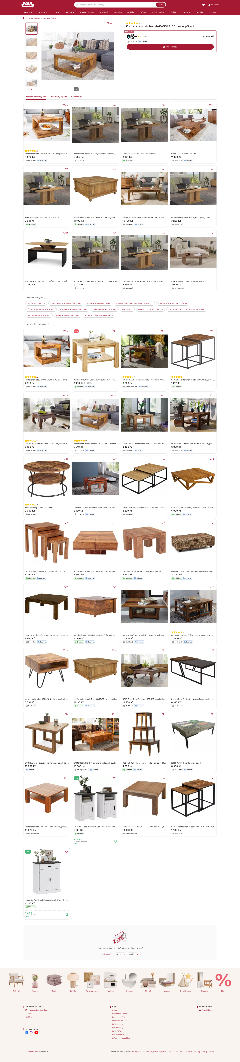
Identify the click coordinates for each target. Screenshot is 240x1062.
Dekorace (36, 991)
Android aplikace (209, 1010)
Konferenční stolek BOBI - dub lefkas (139, 154)
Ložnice (167, 991)
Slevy (223, 991)
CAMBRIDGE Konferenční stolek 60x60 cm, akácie (96, 507)
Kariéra (29, 1017)
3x (37, 377)
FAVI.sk (134, 1052)
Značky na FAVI (118, 1017)
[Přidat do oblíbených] (66, 169)
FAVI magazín (118, 1024)
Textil (54, 991)
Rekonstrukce (92, 991)
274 (110, 23)
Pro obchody (117, 1028)
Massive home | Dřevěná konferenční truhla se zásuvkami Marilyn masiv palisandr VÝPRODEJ (115, 635)
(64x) (144, 36)
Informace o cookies (121, 1038)
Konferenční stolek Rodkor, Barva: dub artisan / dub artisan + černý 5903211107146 (158, 281)
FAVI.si (211, 1052)
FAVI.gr (205, 1052)
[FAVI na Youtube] (36, 1032)
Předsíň (204, 991)
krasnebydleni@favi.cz (37, 1010)
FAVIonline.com (32, 1052)
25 (67, 459)
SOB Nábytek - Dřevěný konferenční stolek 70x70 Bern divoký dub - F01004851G (61, 763)
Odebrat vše (107, 954)
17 (164, 587)
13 (164, 523)
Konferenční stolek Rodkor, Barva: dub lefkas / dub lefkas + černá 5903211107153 (109, 154)
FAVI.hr (164, 1052)
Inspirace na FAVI (119, 1021)
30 (164, 331)
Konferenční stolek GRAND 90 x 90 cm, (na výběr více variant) (149, 827)
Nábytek (16, 991)
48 (67, 650)
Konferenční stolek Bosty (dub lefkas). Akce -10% (95, 281)
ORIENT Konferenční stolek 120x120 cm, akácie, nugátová (147, 699)
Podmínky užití (118, 1035)
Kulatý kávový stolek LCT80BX (38, 507)
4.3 (141, 36)
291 (66, 105)
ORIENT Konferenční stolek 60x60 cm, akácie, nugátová (49, 444)
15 (213, 459)
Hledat (161, 5)
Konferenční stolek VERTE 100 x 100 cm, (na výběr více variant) (52, 827)
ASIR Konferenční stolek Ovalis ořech (187, 281)
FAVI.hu (156, 1052)
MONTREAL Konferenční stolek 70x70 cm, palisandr (194, 444)
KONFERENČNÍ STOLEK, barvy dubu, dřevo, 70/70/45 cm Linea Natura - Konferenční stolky (114, 380)
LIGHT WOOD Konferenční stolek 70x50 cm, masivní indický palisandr (153, 444)
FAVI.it (172, 1052)
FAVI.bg (197, 1052)
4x (37, 151)
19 (115, 169)
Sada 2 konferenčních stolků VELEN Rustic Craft (143, 507)
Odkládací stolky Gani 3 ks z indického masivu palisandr (50, 571)
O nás (114, 1010)
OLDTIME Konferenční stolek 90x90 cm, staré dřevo (194, 635)
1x (37, 441)
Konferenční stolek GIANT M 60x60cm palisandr (46, 154)
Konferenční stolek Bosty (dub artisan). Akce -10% (193, 217)
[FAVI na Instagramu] (31, 1032)
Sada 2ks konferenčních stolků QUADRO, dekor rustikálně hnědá (200, 380)
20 (67, 395)
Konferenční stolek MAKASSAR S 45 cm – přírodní (47, 380)
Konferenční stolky (51, 18)
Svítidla (73, 991)
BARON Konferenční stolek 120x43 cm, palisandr (143, 635)
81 (67, 331)
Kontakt (29, 1014)
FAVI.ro (149, 1052)
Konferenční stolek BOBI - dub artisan (42, 217)
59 (213, 105)
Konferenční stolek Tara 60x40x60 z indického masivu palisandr (150, 571)
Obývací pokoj (34, 18)
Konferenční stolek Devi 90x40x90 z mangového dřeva (98, 217)
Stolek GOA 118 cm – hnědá (183, 154)
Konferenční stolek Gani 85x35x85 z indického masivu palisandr (102, 571)
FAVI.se (179, 1052)
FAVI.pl (141, 1052)
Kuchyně (110, 991)
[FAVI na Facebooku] (27, 1032)
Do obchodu (171, 47)
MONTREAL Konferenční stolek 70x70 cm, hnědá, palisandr (148, 380)
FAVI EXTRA (117, 1031)
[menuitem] (28, 12)
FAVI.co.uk (188, 1052)
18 (213, 587)
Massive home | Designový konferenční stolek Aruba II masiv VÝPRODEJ (203, 571)
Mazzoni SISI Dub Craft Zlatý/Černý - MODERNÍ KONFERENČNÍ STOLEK (56, 281)
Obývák (148, 991)
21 (67, 233)
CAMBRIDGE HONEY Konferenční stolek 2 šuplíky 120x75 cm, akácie (104, 763)
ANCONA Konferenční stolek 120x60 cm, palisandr (144, 217)
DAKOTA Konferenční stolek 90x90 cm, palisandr (46, 635)
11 (115, 331)
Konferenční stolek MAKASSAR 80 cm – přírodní (95, 444)
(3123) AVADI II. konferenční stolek (186, 763)
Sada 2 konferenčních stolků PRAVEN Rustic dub (192, 827)
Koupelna (129, 991)
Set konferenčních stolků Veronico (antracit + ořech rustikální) (198, 699)
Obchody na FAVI (119, 1014)
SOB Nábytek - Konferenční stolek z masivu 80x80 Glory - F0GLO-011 (153, 763)
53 (115, 523)
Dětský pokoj (185, 991)
